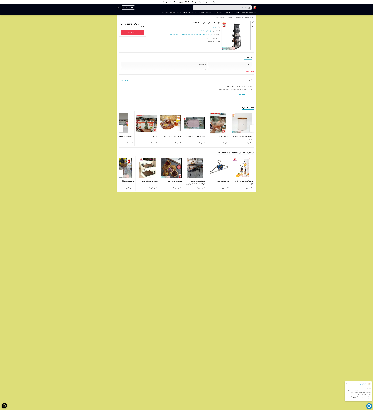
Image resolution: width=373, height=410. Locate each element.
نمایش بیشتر (250, 71)
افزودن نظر (124, 80)
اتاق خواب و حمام (219, 17)
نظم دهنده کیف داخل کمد (178, 35)
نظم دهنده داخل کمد (194, 35)
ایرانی (214, 27)
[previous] (252, 128)
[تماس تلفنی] (4, 405)
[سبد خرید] (118, 7)
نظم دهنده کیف (208, 35)
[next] (121, 128)
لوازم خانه (229, 17)
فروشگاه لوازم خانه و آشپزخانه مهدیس (244, 17)
